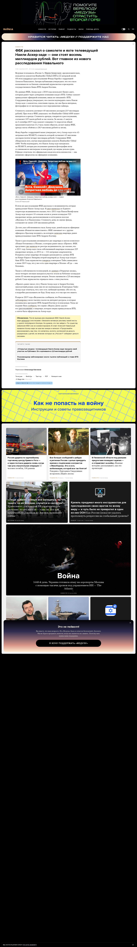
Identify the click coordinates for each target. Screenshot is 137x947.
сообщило (32, 306)
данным (55, 271)
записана (58, 233)
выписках (55, 209)
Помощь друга (92, 29)
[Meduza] (8, 29)
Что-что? (28, 379)
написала (25, 320)
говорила (46, 261)
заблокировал (21, 300)
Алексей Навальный (41, 69)
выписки (33, 246)
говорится (27, 79)
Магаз (81, 29)
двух (49, 209)
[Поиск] (128, 29)
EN (133, 29)
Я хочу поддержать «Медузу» (68, 643)
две (27, 246)
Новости (42, 29)
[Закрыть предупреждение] (133, 944)
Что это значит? (29, 945)
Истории (52, 29)
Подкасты (71, 29)
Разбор (62, 29)
